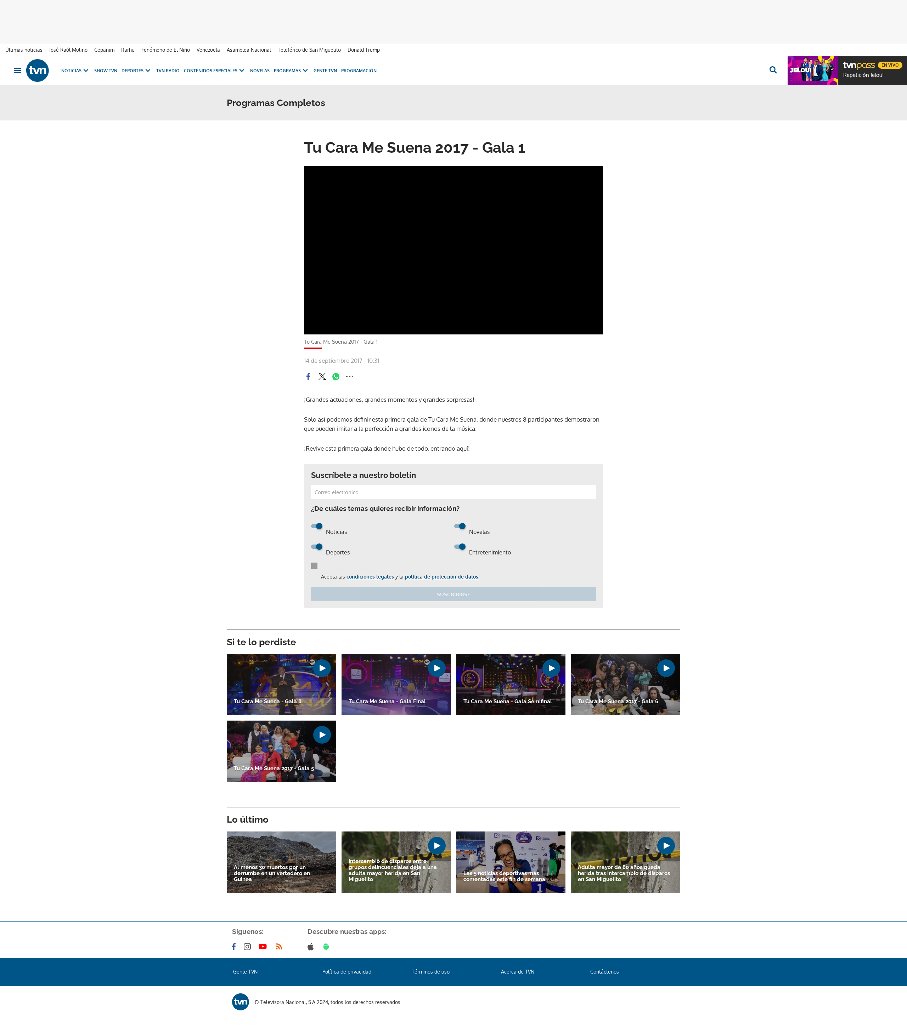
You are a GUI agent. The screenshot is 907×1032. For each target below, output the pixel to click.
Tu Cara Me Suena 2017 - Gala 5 (274, 769)
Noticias (71, 70)
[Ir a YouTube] (264, 946)
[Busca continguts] (773, 70)
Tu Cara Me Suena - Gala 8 (268, 702)
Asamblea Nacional (249, 50)
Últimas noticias (24, 50)
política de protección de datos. (442, 577)
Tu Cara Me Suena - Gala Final (387, 702)
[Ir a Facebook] (235, 946)
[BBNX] (240, 1001)
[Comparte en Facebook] (308, 377)
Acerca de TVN (517, 972)
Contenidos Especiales (210, 70)
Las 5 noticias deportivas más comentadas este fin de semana (504, 876)
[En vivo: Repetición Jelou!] (813, 70)
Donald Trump (364, 50)
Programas (287, 70)
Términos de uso (431, 972)
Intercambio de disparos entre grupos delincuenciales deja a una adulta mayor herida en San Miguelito (393, 870)
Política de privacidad (346, 972)
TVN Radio (168, 70)
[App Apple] (312, 946)
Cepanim (104, 50)
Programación (359, 70)
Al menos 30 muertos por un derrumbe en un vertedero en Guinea (272, 873)
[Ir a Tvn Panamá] (37, 70)
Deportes (132, 70)
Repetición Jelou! (863, 75)
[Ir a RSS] (280, 946)
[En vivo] (849, 62)
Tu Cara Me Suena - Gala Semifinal (507, 702)
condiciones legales (370, 577)
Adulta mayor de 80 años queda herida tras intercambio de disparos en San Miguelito (624, 873)
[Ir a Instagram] (249, 946)
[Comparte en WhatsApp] (336, 377)
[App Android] (327, 946)
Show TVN (105, 70)
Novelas (260, 70)
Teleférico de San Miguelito (309, 50)
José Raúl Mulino (68, 50)
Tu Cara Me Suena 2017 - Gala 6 (618, 702)
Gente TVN (325, 70)
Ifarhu (128, 50)
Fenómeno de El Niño (165, 50)
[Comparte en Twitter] (322, 377)
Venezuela (208, 50)
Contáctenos (604, 972)
